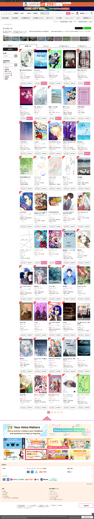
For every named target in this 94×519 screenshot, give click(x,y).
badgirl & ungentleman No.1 (69, 142)
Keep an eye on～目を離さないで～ (40, 359)
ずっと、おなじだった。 (68, 394)
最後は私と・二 (37, 286)
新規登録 (82, 13)
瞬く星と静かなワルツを (54, 394)
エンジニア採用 (47, 1)
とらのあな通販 (6, 24)
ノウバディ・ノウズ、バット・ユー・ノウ (25, 250)
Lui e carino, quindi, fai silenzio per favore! (68, 212)
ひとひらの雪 (51, 286)
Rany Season (54, 31)
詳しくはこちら (90, 483)
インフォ (8, 1)
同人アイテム (50, 18)
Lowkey (36, 322)
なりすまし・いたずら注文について (25, 507)
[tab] (46, 46)
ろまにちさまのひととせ (82, 212)
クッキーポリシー (31, 506)
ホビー (78, 18)
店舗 (11, 1)
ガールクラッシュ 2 (38, 250)
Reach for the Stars (81, 286)
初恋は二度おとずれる (82, 70)
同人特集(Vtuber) (26, 18)
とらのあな (3, 1)
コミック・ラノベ (69, 18)
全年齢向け (16, 13)
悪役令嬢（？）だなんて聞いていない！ (69, 250)
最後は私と (22, 358)
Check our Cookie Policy (75, 517)
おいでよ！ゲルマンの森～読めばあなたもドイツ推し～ (40, 212)
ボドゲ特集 (59, 18)
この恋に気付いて (24, 142)
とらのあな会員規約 (32, 505)
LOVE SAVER (23, 212)
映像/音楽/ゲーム (87, 18)
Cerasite (60, 31)
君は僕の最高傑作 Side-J (25, 177)
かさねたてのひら (52, 177)
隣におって (65, 177)
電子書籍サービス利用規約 (56, 505)
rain (78, 358)
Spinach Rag (23, 322)
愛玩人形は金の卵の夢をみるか (37, 31)
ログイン (87, 13)
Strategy (65, 322)
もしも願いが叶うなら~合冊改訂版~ (83, 323)
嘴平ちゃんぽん (66, 107)
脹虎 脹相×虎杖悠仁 (64, 21)
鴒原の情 (79, 250)
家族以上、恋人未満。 (53, 107)
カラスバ (90, 21)
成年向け (22, 13)
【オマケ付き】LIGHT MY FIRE (54, 323)
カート (44, 83)
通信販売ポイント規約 (44, 505)
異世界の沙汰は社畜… (83, 21)
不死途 (70, 21)
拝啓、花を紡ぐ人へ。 (39, 107)
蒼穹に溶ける (80, 142)
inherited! (36, 142)
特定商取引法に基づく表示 (43, 506)
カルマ (64, 70)
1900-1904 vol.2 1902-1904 (54, 358)
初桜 (21, 107)
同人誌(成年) (15, 18)
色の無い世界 (23, 394)
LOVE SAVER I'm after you (55, 142)
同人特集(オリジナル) (38, 18)
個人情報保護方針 (21, 506)
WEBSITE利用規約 (21, 505)
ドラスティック (52, 70)
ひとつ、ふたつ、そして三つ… (83, 395)
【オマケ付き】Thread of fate (25, 287)
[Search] (15, 64)
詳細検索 (72, 13)
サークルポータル (20, 1)
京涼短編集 (79, 177)
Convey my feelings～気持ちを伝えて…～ (69, 359)
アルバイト (54, 1)
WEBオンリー (33, 1)
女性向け (36, 13)
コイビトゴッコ (37, 177)
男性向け (29, 13)
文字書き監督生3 (81, 107)
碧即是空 (46, 31)
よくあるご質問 (40, 1)
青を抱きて (65, 286)
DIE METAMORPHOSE (54, 212)
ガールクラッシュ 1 (53, 250)
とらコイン (27, 1)
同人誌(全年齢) (5, 18)
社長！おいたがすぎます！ (40, 394)
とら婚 (14, 1)
